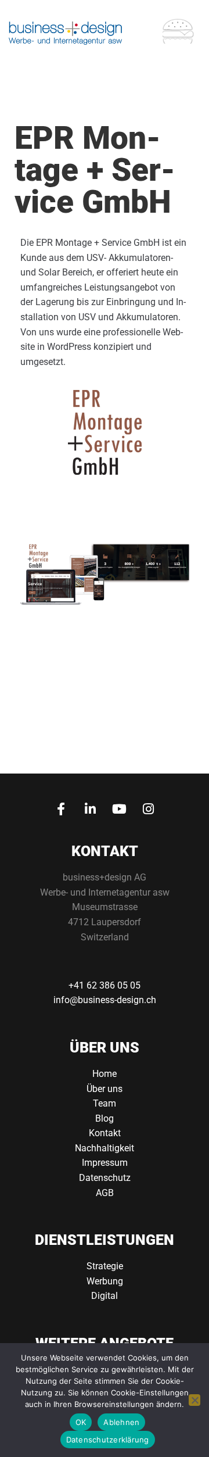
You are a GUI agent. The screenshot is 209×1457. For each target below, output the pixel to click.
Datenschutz (105, 1177)
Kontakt (105, 1133)
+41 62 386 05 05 (104, 985)
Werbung (105, 1281)
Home (104, 1073)
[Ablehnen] (194, 1400)
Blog (104, 1118)
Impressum (105, 1162)
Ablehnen (121, 1422)
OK (81, 1422)
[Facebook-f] (61, 809)
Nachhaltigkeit (104, 1148)
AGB (105, 1192)
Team (104, 1103)
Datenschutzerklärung (107, 1439)
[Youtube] (119, 809)
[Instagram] (148, 809)
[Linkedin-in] (90, 809)
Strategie (105, 1266)
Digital (104, 1295)
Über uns (104, 1088)
